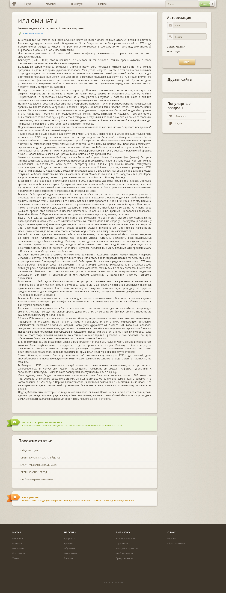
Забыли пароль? (176, 46)
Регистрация (173, 51)
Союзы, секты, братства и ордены (62, 28)
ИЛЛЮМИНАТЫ (38, 20)
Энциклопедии (27, 28)
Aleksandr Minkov (32, 33)
